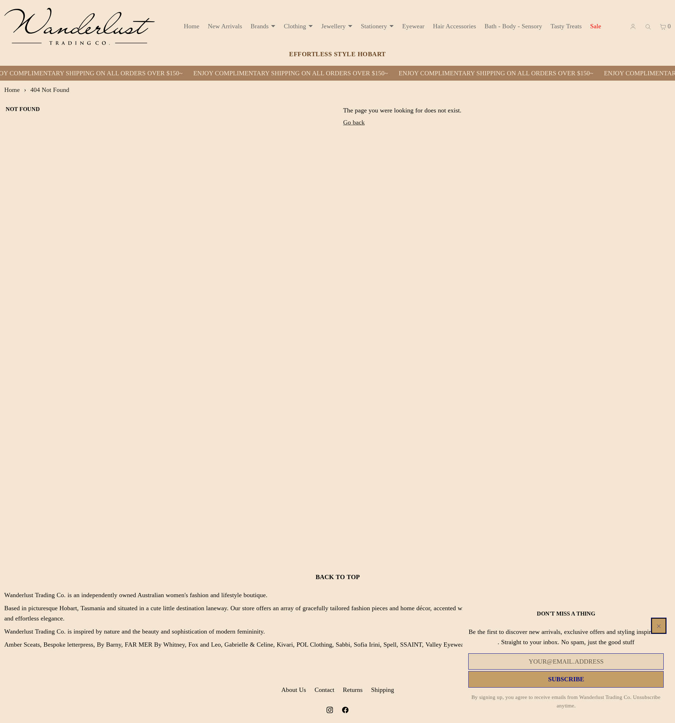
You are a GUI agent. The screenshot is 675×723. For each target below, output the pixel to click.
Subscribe (566, 679)
